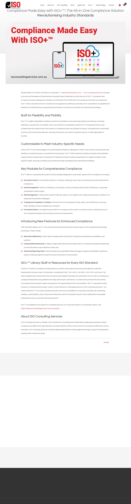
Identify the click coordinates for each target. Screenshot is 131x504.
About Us (50, 5)
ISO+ (89, 96)
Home (42, 5)
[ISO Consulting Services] (13, 5)
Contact (111, 5)
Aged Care (81, 5)
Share (106, 342)
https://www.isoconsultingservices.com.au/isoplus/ (40, 308)
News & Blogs (100, 5)
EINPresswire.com (74, 93)
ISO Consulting (62, 5)
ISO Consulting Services (93, 93)
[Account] (120, 5)
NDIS (72, 5)
